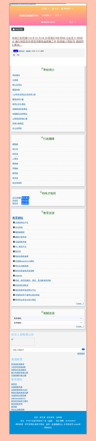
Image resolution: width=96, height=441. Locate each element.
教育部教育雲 (16, 403)
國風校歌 (16, 89)
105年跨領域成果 (18, 367)
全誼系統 (19, 227)
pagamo (18, 275)
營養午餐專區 (18, 123)
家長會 (15, 178)
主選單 (44, 8)
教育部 (14, 384)
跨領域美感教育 (21, 285)
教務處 (15, 163)
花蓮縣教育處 (20, 241)
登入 (71, 22)
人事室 (15, 158)
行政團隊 (45, 15)
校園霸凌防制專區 (19, 109)
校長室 (15, 153)
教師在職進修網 (21, 256)
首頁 (56, 8)
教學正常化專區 (19, 104)
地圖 (50, 420)
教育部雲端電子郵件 (19, 401)
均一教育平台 (20, 246)
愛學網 (14, 406)
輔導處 (15, 173)
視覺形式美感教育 (18, 369)
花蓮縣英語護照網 (18, 395)
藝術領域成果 (49, 22)
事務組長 (21, 51)
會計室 (15, 149)
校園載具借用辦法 (19, 113)
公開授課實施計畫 (19, 118)
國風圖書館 (20, 232)
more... (80, 303)
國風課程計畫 (18, 99)
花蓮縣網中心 (57, 424)
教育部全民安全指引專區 (25, 299)
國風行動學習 (20, 237)
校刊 (57, 15)
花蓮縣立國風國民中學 (28, 15)
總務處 (28, 51)
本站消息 (19, 29)
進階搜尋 (81, 353)
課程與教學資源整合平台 (25, 290)
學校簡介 (67, 8)
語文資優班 (17, 197)
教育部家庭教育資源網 (24, 270)
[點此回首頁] (48, 4)
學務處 (15, 168)
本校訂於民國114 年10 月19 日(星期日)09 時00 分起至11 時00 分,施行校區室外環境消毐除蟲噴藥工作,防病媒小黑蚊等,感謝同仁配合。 (48, 41)
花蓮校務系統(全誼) (19, 389)
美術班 (15, 200)
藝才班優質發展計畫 (19, 372)
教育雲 (18, 251)
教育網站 (17, 217)
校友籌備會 (17, 182)
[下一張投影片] (81, 5)
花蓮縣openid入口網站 (24, 261)
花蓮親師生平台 (21, 222)
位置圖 (15, 80)
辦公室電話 (17, 84)
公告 (15, 51)
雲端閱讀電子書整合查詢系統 (27, 294)
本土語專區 (17, 128)
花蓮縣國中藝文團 (18, 375)
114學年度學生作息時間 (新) (24, 94)
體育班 (15, 203)
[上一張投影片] (15, 5)
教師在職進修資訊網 (19, 392)
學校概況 (16, 75)
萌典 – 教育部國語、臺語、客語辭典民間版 (33, 280)
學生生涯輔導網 (21, 265)
